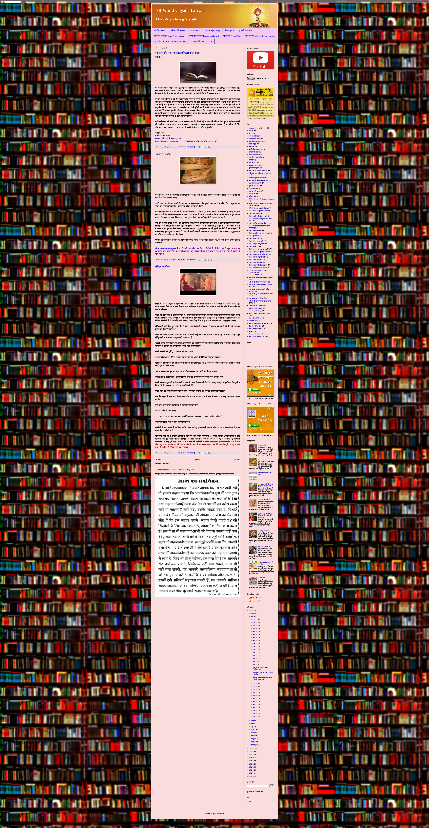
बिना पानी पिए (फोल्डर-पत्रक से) (258, 170)
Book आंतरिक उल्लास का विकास (258, 223)
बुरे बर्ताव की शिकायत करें (255, 791)
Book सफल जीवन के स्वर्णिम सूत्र (258, 254)
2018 (251, 751)
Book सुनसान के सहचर (255, 262)
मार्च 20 (255, 683)
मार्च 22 (255, 689)
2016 (251, 610)
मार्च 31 (255, 716)
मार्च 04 (255, 628)
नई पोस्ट (158, 459)
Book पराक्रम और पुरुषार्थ (256, 243)
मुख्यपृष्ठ (197, 459)
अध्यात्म (251, 130)
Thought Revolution (255, 328)
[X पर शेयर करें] (207, 147)
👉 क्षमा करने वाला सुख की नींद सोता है (265, 563)
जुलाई (253, 729)
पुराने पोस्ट (237, 459)
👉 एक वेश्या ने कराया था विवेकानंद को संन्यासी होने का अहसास (265, 515)
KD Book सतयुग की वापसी (257, 298)
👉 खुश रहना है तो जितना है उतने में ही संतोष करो (265, 485)
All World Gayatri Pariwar (180, 10)
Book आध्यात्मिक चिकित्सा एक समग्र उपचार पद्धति (259, 227)
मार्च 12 (255, 646)
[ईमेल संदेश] (198, 147)
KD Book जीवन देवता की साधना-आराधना (261, 277)
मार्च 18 (255, 662)
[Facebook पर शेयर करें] (209, 147)
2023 (251, 767)
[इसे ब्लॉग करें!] (205, 147)
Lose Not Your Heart (256, 305)
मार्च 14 (255, 649)
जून (252, 726)
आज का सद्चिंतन (254, 136)
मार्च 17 (255, 659)
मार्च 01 (255, 619)
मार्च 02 (255, 622)
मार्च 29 (255, 710)
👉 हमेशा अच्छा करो (263, 531)
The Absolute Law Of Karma (259, 323)
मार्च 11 (255, 643)
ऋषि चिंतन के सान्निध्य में (256, 141)
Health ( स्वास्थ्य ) (254, 275)
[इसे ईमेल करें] (203, 147)
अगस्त (253, 732)
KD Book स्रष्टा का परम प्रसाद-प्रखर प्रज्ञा (260, 302)
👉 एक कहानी (262, 445)
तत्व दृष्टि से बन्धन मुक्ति (255, 157)
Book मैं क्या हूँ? (253, 246)
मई (252, 723)
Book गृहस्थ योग (254, 238)
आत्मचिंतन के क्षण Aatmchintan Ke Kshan (171, 41)
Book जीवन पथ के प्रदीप (256, 241)
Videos (251, 331)
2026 (251, 776)
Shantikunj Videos (255, 318)
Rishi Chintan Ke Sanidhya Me (259, 313)
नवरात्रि (251, 160)
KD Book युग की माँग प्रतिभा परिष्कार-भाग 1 (261, 294)
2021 (251, 761)
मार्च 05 (255, 631)
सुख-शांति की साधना (254, 191)
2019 (251, 755)
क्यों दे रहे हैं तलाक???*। (265, 546)
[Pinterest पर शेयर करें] (211, 147)
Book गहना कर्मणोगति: (255, 230)
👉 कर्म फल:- (262, 459)
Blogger (213, 813)
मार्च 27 (255, 704)
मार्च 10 (255, 640)
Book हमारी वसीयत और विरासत (258, 267)
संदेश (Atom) (166, 463)
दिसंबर (253, 745)
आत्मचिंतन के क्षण (254, 138)
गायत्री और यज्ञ (198, 41)
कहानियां (251, 146)
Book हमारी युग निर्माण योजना (257, 216)
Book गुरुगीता (253, 235)
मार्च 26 (255, 701)
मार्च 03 (255, 625)
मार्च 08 (255, 634)
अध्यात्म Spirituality (212, 30)
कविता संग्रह (252, 144)
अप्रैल (253, 720)
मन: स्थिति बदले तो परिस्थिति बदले (258, 180)
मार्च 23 (255, 692)
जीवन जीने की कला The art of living (185, 30)
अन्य (210, 41)
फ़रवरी (253, 613)
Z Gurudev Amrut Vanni (257, 336)
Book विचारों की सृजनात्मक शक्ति (258, 210)
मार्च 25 (255, 698)
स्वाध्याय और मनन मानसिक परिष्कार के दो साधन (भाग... (262, 678)
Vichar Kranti (256, 598)
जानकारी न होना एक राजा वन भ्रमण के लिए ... (263, 673)
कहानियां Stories (160, 30)
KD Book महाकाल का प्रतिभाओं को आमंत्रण (259, 290)
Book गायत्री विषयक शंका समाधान (259, 233)
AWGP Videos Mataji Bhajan (259, 208)
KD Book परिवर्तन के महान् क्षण (258, 282)
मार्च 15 (255, 652)
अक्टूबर (253, 739)
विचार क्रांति (229, 30)
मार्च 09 (255, 637)
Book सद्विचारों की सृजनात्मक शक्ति (259, 251)
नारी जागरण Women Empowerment (259, 35)
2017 (251, 748)
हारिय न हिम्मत (253, 196)
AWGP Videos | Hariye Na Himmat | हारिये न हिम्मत (261, 204)
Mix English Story (255, 311)
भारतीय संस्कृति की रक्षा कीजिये (257, 178)
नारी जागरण (252, 162)
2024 (251, 770)
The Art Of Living (255, 326)
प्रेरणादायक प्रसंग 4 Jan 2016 (265, 474)
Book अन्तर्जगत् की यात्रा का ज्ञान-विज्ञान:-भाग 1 (261, 220)
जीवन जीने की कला (254, 154)
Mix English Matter (255, 308)
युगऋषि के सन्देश (245, 30)
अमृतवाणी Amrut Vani (232, 35)
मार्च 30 (255, 713)
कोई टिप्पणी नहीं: (191, 147)
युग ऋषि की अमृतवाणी (255, 183)
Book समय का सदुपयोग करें (257, 257)
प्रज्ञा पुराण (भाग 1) (254, 165)
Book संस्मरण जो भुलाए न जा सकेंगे (259, 249)
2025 (251, 773)
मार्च (252, 616)
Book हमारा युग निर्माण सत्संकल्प (258, 265)
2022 (251, 764)
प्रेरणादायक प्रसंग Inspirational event (204, 35)
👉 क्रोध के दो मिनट (264, 499)
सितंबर (253, 735)
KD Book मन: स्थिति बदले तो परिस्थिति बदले (260, 285)
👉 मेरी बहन (261, 578)
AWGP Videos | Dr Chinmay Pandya (261, 199)
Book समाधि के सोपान (255, 259)
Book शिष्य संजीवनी (254, 213)
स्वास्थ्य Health (253, 193)
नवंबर (253, 742)
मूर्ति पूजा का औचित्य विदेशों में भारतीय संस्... (261, 668)
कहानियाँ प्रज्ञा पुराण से (255, 149)
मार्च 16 (255, 656)
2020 (251, 758)
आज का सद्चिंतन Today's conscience (169, 35)
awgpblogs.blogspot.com (259, 601)
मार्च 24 (255, 695)
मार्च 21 (255, 686)
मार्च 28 (255, 707)
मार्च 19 (255, 665)
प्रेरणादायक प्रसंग (254, 168)
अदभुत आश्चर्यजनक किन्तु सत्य (257, 128)
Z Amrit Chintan (255, 334)
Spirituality (253, 320)
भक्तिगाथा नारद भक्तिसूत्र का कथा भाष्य (260, 173)
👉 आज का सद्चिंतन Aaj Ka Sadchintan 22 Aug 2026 (174, 469)
